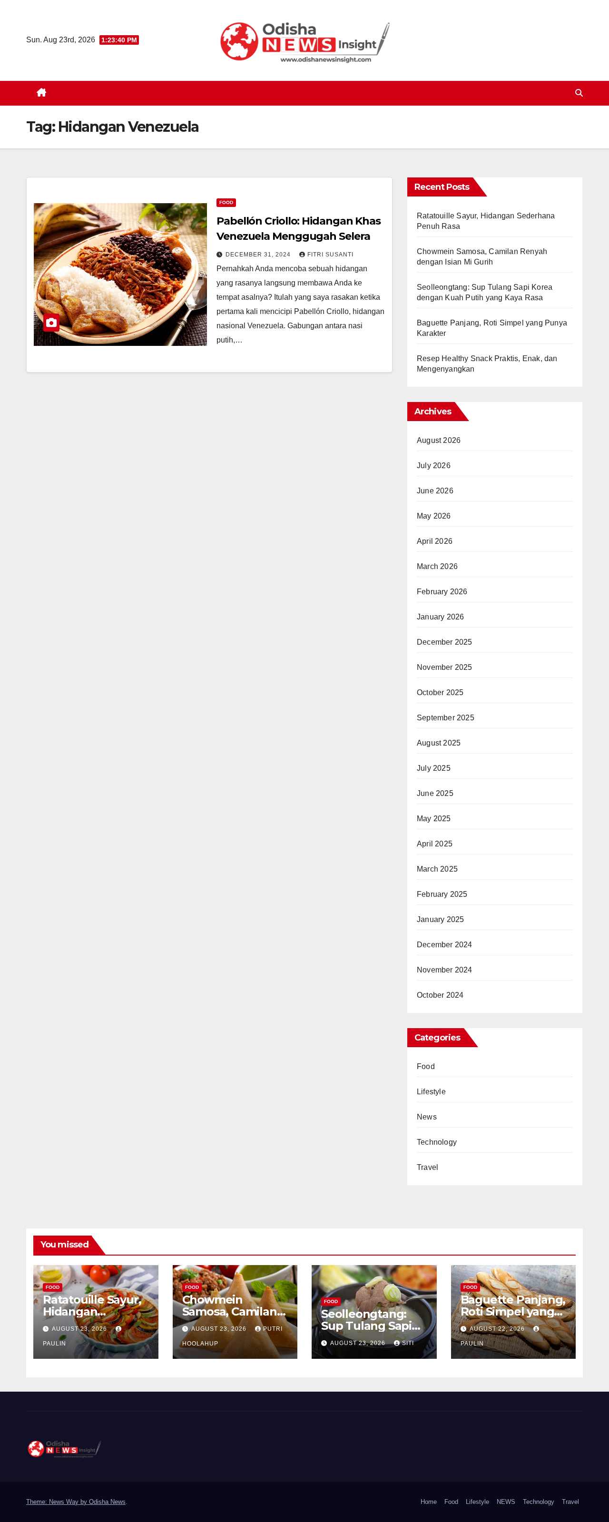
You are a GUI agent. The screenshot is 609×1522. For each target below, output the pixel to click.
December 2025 (444, 642)
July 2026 (434, 466)
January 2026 (440, 617)
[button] (579, 93)
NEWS (506, 1501)
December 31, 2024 (259, 254)
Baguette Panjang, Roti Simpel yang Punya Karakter (513, 1311)
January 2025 (440, 919)
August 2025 (439, 743)
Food (226, 202)
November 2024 (444, 970)
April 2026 (434, 541)
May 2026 (434, 516)
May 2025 (434, 819)
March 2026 (437, 566)
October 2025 (440, 692)
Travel (427, 1167)
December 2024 (444, 945)
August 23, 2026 (80, 1329)
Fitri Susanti (330, 254)
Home (429, 1501)
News (427, 1117)
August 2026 (439, 440)
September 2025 (445, 718)
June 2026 (435, 491)
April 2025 (434, 844)
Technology (437, 1142)
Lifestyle (431, 1092)
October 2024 (440, 995)
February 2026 (442, 592)
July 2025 (434, 768)
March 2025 (437, 869)
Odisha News (107, 1501)
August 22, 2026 (498, 1329)
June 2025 (435, 793)
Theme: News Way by (57, 1501)
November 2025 (444, 667)
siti (408, 1343)
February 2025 (442, 894)
